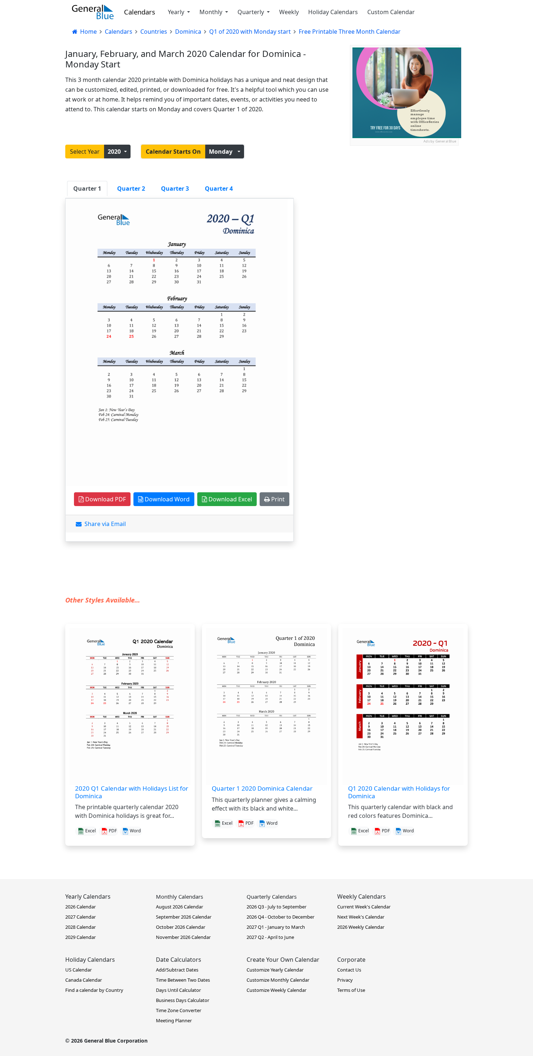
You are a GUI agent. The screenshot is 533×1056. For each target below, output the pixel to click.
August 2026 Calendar (179, 906)
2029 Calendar (80, 937)
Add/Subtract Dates (177, 969)
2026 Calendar (80, 906)
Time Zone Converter (178, 1010)
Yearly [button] (177, 12)
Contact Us (349, 969)
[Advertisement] (404, 191)
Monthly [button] (211, 12)
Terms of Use (351, 990)
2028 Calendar (80, 927)
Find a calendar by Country (94, 990)
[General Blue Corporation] (93, 12)
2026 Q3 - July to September (276, 906)
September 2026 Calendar (183, 917)
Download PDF (105, 499)
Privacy (345, 980)
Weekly (289, 12)
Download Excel (229, 499)
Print (277, 499)
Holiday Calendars (333, 12)
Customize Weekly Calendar (276, 990)
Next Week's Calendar (360, 917)
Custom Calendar (391, 12)
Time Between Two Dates (183, 980)
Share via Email (104, 524)
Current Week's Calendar (364, 906)
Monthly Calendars (179, 896)
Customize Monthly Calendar (278, 980)
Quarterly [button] (251, 12)
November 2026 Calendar (183, 937)
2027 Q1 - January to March (276, 927)
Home (88, 32)
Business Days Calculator (182, 1000)
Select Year (85, 152)
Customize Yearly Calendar (275, 969)
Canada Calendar (83, 980)
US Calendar (78, 969)
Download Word (166, 499)
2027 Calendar (80, 917)
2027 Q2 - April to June (270, 937)
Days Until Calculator (178, 990)
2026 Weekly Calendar (360, 927)
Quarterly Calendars (272, 896)
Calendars (139, 11)
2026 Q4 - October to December (280, 917)
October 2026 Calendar (180, 927)
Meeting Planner (174, 1020)
